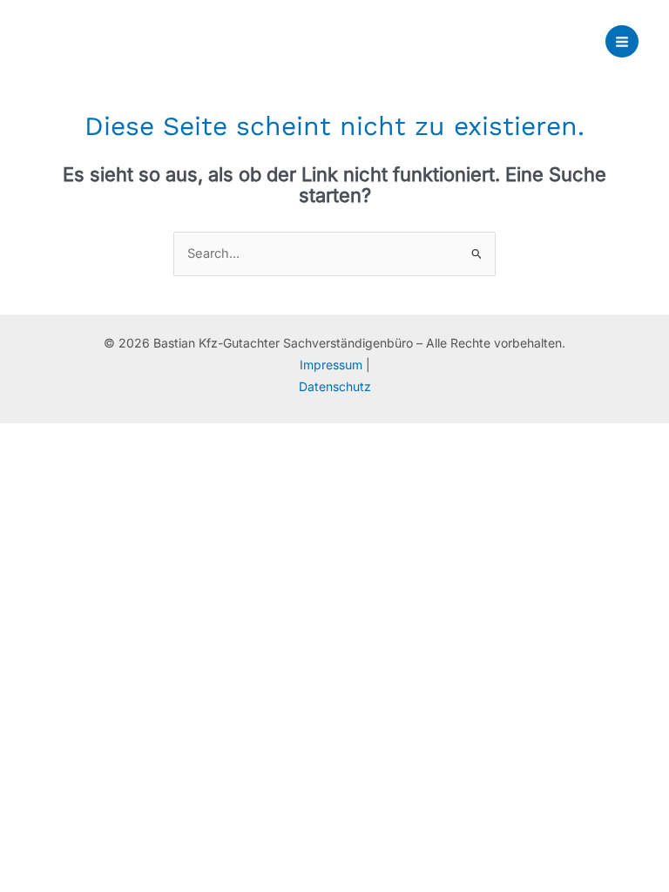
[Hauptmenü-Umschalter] (622, 41)
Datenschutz (335, 386)
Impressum (333, 364)
